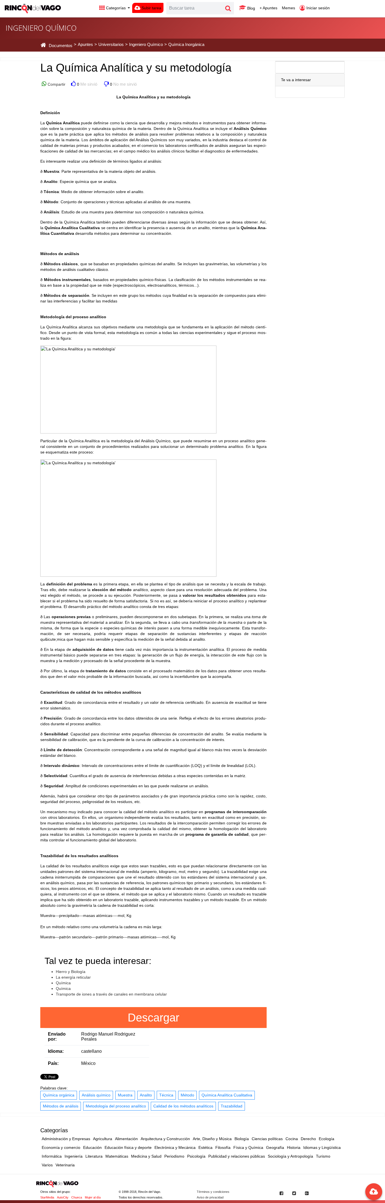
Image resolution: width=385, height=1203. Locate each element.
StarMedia (47, 1197)
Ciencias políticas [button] (267, 1138)
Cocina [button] (292, 1138)
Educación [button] (92, 1147)
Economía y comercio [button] (61, 1147)
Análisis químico (96, 1095)
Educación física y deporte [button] (128, 1147)
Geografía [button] (275, 1147)
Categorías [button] (116, 8)
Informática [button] (52, 1156)
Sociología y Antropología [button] (290, 1156)
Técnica (166, 1095)
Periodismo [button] (174, 1156)
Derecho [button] (308, 1138)
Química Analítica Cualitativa (227, 1095)
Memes (288, 8)
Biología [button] (241, 1138)
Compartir (56, 84)
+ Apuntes (268, 8)
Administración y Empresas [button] (66, 1138)
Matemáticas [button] (116, 1156)
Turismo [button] (323, 1156)
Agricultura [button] (102, 1138)
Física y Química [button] (248, 1147)
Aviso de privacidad (210, 1197)
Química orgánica (58, 1095)
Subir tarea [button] (150, 8)
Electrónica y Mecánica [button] (175, 1147)
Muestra (125, 1095)
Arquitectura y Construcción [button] (165, 1138)
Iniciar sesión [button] (317, 8)
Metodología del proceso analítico (116, 1106)
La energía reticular (73, 977)
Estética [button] (205, 1147)
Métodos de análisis (60, 1106)
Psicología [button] (196, 1156)
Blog (250, 8)
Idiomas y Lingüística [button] (322, 1147)
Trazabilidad (231, 1106)
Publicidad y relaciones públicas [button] (236, 1156)
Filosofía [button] (223, 1147)
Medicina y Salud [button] (146, 1156)
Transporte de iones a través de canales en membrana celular (111, 994)
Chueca (76, 1197)
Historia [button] (293, 1147)
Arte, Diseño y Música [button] (212, 1138)
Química (63, 983)
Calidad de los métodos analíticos (183, 1106)
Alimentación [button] (126, 1138)
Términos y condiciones (213, 1191)
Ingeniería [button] (74, 1156)
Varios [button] (47, 1165)
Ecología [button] (326, 1138)
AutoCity (62, 1197)
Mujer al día (93, 1197)
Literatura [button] (94, 1156)
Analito (146, 1095)
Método (187, 1095)
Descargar (153, 1017)
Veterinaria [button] (65, 1165)
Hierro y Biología (70, 971)
